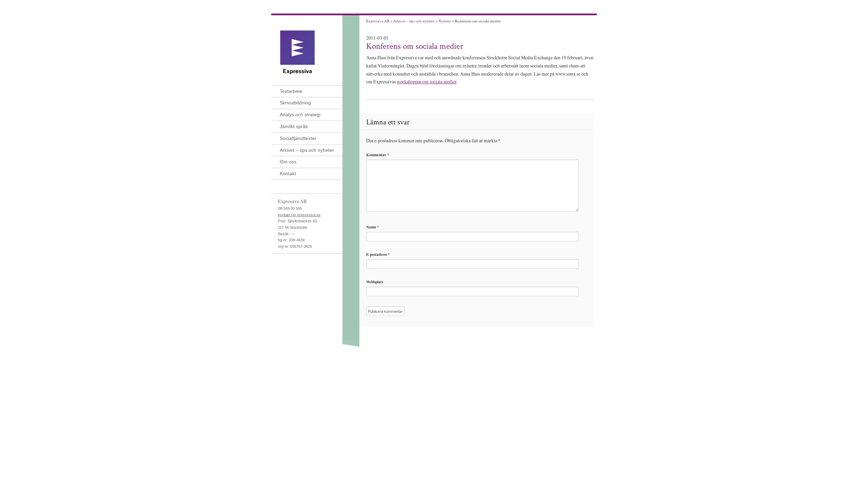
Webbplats (374, 282)
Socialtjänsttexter (298, 138)
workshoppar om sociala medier (427, 81)
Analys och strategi (300, 114)
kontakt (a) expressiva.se (299, 215)
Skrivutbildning (295, 102)
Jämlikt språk (294, 126)
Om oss (288, 161)
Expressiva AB (377, 20)
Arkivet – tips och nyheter (307, 150)
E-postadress (378, 254)
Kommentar (377, 155)
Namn (372, 227)
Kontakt (288, 173)
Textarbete (291, 91)
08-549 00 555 (290, 208)
